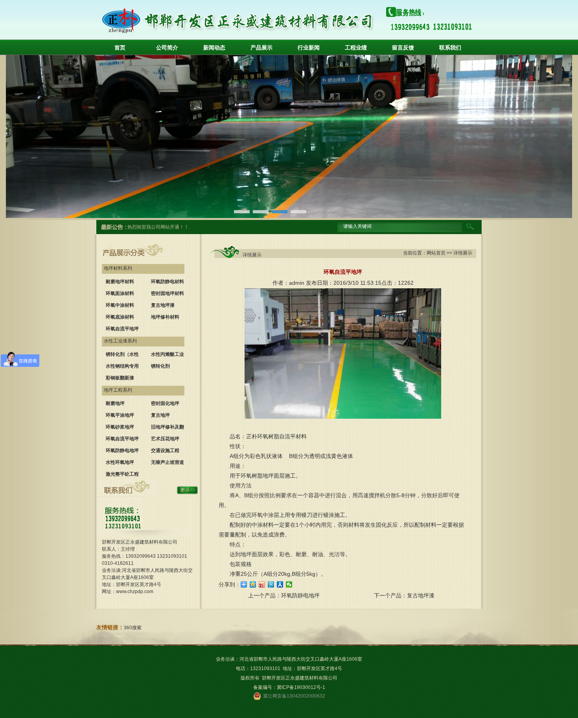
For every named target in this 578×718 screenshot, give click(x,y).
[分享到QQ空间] (253, 584)
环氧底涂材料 (120, 317)
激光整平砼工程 (122, 474)
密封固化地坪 (165, 403)
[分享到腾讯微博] (271, 584)
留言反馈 (403, 48)
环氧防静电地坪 (122, 450)
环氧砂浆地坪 (120, 427)
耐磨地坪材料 (120, 281)
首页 (119, 48)
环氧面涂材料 (120, 293)
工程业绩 (356, 48)
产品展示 (261, 48)
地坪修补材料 (165, 317)
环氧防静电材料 (167, 281)
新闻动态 (214, 48)
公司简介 (167, 48)
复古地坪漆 (163, 305)
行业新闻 (309, 48)
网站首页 (436, 253)
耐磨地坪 (115, 403)
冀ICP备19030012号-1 (301, 687)
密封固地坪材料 (167, 293)
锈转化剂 (160, 366)
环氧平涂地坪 (120, 415)
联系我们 (450, 48)
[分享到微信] (289, 584)
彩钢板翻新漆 (120, 378)
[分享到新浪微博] (262, 584)
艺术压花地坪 (165, 438)
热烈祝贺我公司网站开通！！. (158, 227)
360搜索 (133, 627)
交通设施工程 (165, 450)
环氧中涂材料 (120, 305)
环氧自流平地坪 (122, 329)
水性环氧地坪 (120, 462)
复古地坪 (160, 415)
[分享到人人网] (280, 584)
